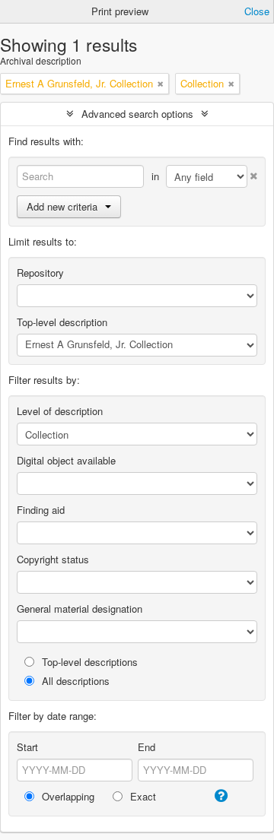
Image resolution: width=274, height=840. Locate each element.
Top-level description (62, 322)
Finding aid (41, 509)
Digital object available (66, 460)
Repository (40, 272)
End (146, 747)
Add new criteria (62, 206)
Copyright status (53, 559)
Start (27, 747)
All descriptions (74, 681)
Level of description (60, 411)
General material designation (79, 608)
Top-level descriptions (88, 662)
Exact (141, 796)
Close (256, 11)
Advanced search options (137, 113)
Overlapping (66, 796)
